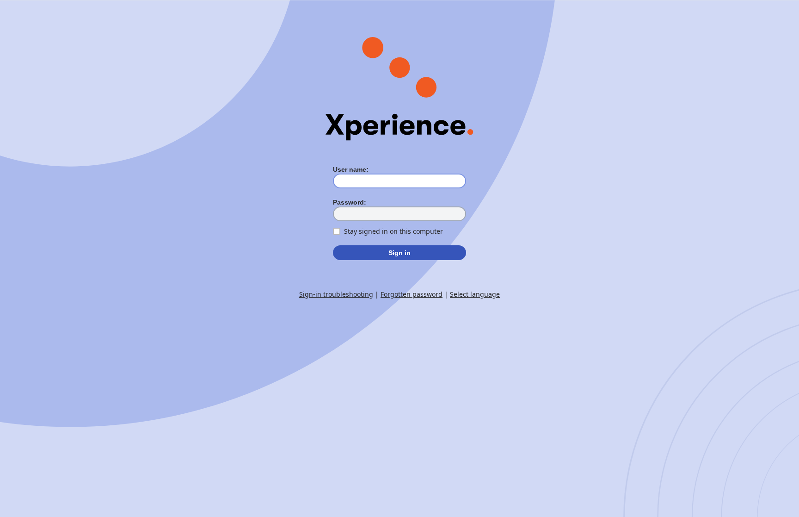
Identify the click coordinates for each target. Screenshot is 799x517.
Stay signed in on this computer (393, 231)
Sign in (399, 252)
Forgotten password (412, 294)
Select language (475, 294)
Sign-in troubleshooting (336, 294)
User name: (351, 169)
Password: (349, 202)
